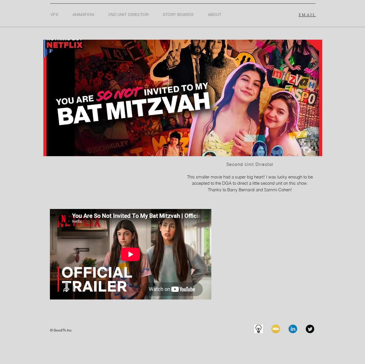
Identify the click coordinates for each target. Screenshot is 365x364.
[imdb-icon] (275, 329)
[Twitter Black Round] (310, 329)
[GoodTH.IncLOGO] (258, 329)
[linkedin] (293, 329)
